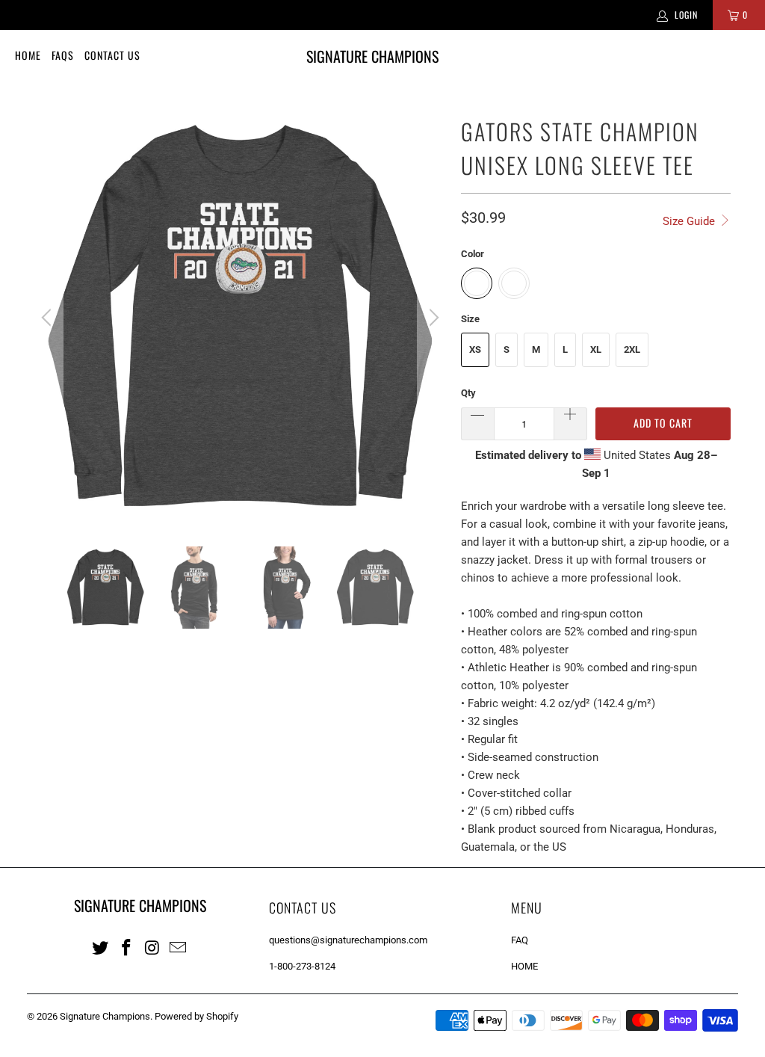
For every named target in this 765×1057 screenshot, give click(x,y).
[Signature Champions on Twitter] (101, 947)
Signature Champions (105, 1016)
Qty (468, 392)
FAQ (519, 940)
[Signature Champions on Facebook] (127, 947)
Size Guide (690, 221)
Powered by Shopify (196, 1016)
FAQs (63, 55)
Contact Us (112, 55)
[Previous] (49, 317)
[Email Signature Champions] (178, 947)
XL (595, 349)
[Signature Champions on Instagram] (152, 947)
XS (475, 349)
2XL (632, 349)
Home (28, 55)
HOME (524, 966)
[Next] (432, 317)
